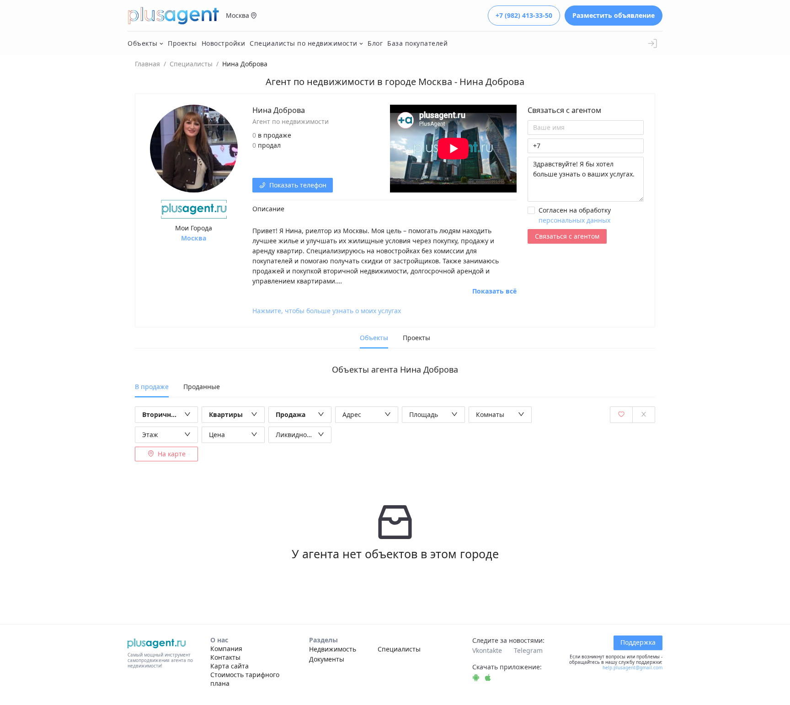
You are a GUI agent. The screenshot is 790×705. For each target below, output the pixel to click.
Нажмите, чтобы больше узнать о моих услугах (326, 310)
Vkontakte (487, 650)
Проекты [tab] (416, 337)
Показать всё (494, 291)
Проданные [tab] (201, 386)
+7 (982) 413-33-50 (524, 15)
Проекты (182, 43)
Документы (326, 659)
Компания (226, 648)
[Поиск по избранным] (621, 414)
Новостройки (224, 43)
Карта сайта (229, 666)
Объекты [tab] (374, 337)
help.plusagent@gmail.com (632, 667)
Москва (193, 238)
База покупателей (417, 43)
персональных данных (574, 220)
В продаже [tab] (152, 386)
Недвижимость (332, 649)
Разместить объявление (613, 15)
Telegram (528, 650)
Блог (375, 43)
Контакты (225, 657)
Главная (147, 63)
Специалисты (191, 63)
